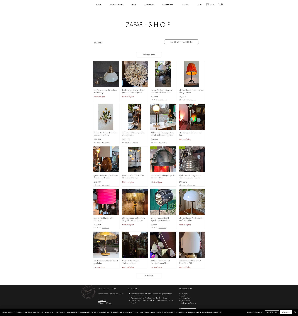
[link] (220, 4)
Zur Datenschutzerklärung (211, 312)
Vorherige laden (149, 54)
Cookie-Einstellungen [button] (255, 312)
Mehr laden (149, 275)
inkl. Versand (162, 100)
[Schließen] (295, 312)
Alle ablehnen (272, 312)
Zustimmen (286, 312)
